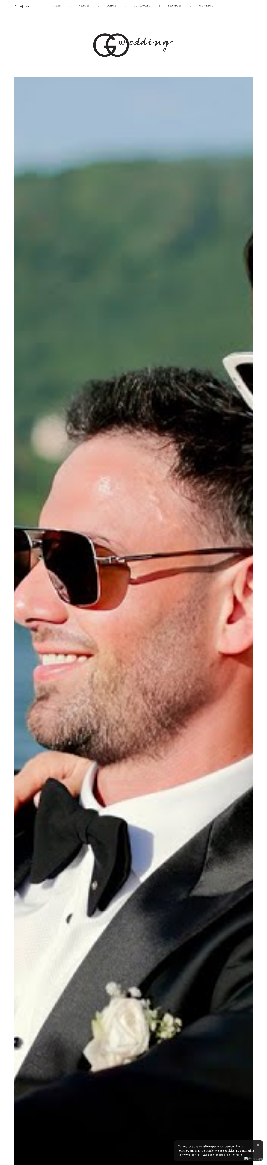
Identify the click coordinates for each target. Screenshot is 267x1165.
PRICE (111, 5)
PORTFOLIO (142, 5)
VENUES (84, 5)
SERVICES (175, 5)
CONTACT (206, 5)
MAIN (57, 5)
